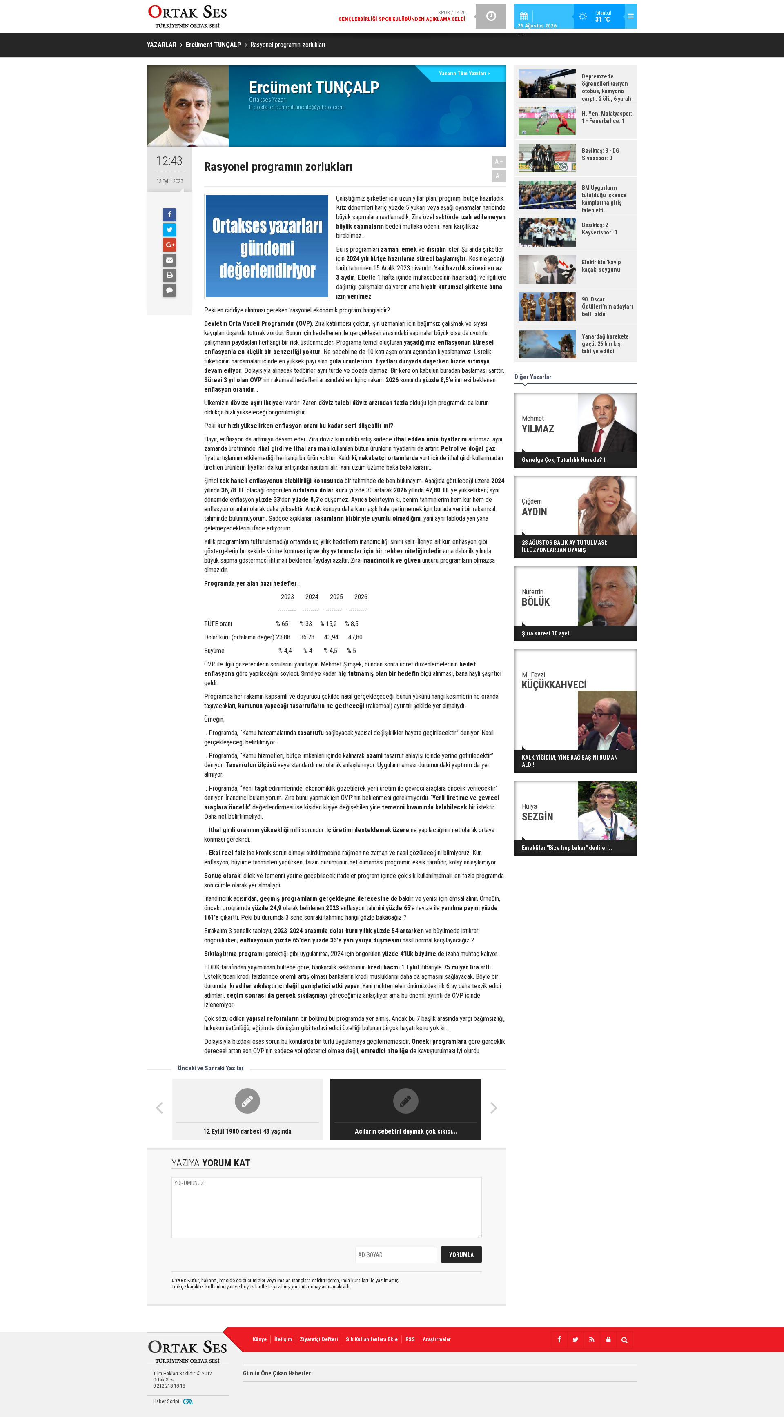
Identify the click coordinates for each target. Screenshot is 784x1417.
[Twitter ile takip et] (575, 1339)
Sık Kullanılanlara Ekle (372, 1339)
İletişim (283, 1339)
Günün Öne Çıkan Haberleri (278, 1373)
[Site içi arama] (624, 1339)
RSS (410, 1339)
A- (499, 176)
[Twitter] (169, 229)
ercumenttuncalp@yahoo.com (307, 107)
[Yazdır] (169, 275)
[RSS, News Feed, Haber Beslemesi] (592, 1339)
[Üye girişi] (608, 1339)
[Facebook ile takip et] (559, 1339)
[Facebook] (169, 214)
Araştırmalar (437, 1339)
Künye (260, 1339)
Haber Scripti (167, 1401)
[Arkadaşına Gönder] (169, 260)
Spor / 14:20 (402, 15)
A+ (499, 161)
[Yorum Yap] (169, 290)
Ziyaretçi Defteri (319, 1339)
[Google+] (169, 245)
